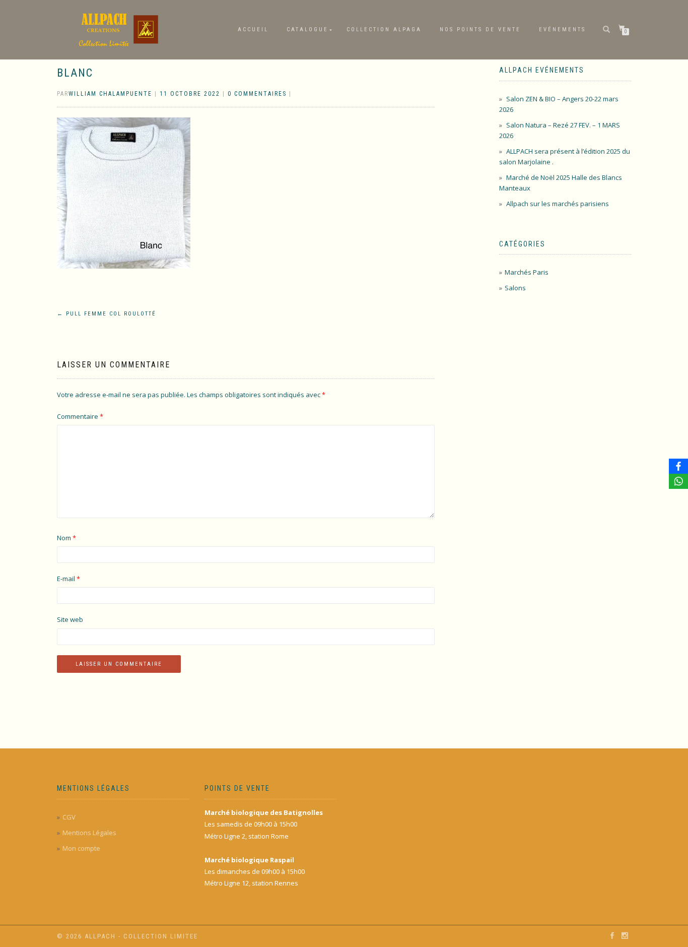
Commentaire (80, 416)
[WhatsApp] (678, 481)
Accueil (253, 29)
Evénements (562, 29)
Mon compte (81, 848)
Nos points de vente (480, 29)
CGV (69, 817)
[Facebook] (678, 466)
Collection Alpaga (384, 29)
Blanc (75, 73)
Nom (66, 537)
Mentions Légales (89, 832)
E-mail (68, 578)
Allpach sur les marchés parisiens (557, 203)
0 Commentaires (257, 93)
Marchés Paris (526, 272)
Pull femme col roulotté (106, 313)
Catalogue (307, 29)
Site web (70, 619)
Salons (515, 287)
